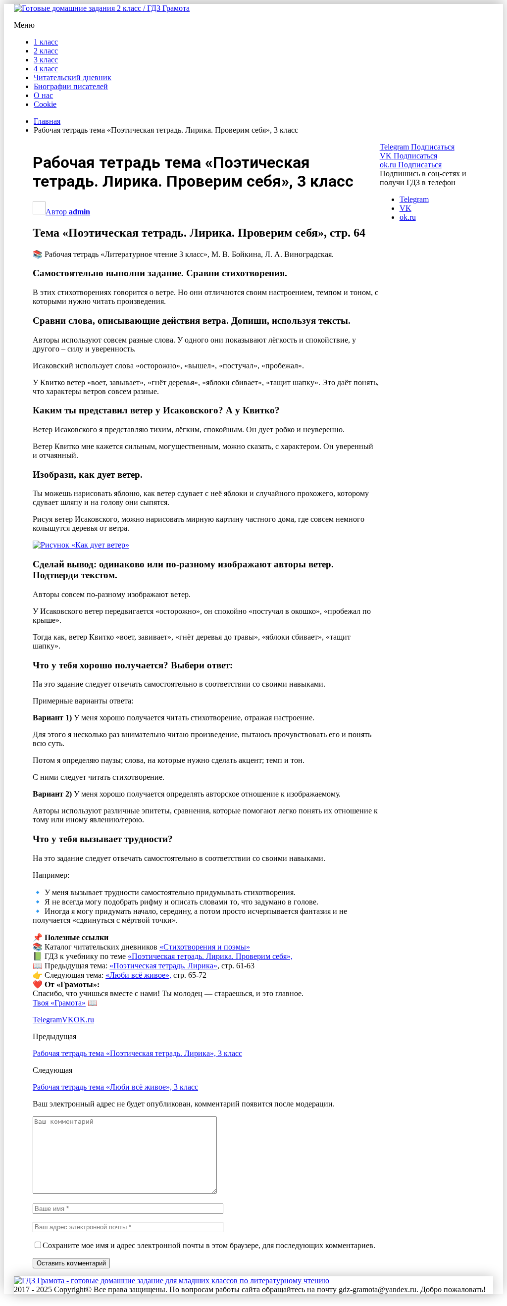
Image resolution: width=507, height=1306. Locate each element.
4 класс (46, 68)
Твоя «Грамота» (59, 1003)
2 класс (46, 51)
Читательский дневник (72, 77)
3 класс (46, 59)
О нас (43, 95)
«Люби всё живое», (138, 975)
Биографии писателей (71, 86)
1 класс (46, 42)
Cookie (45, 104)
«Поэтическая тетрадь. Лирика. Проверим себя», (210, 956)
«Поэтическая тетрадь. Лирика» (163, 965)
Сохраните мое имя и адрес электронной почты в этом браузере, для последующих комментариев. (209, 1245)
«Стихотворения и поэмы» (204, 947)
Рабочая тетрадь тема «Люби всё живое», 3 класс (115, 1087)
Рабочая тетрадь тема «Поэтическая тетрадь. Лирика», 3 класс (137, 1053)
